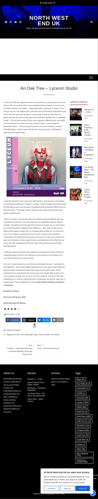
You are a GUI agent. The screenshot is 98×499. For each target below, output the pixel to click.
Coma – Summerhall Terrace (48, 346)
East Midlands (83, 384)
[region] (67, 481)
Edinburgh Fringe (31, 334)
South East (83, 435)
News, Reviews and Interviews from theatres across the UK (49, 28)
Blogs (81, 379)
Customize (52, 488)
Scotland (17, 330)
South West (82, 440)
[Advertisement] (49, 56)
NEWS (82, 407)
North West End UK (49, 20)
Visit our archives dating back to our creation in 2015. (60, 382)
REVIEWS (83, 426)
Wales (81, 449)
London (82, 402)
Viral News (50, 494)
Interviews (82, 398)
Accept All (82, 488)
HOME (81, 393)
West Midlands (82, 454)
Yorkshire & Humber (82, 461)
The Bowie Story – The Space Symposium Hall (89, 172)
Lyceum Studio (44, 334)
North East (82, 412)
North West (84, 416)
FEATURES (83, 388)
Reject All (67, 488)
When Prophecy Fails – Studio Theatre (88, 130)
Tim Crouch (55, 334)
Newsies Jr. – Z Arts (34, 379)
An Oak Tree (19, 334)
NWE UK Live (84, 421)
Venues (81, 444)
